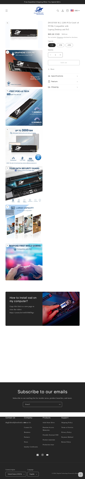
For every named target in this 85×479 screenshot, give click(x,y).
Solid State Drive (49, 422)
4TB (69, 45)
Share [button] (52, 69)
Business (27, 432)
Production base (48, 444)
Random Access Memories (48, 429)
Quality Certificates (31, 447)
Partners (27, 437)
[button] (6, 10)
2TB (60, 45)
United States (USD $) (15, 474)
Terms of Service (67, 427)
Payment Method (67, 437)
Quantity (50, 50)
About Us (27, 422)
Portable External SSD (50, 435)
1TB (51, 45)
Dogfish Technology (62, 473)
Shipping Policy (67, 422)
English (32, 474)
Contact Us (28, 427)
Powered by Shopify (74, 473)
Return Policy (66, 442)
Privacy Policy (66, 432)
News (26, 442)
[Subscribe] (59, 404)
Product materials (49, 440)
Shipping (60, 37)
